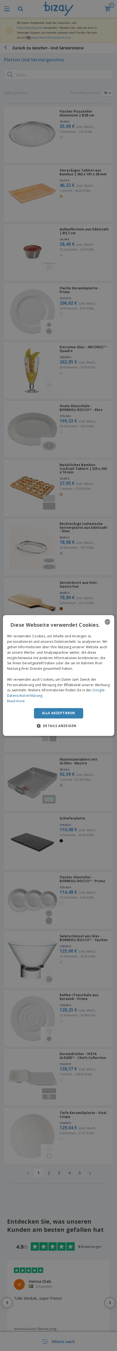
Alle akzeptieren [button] (58, 713)
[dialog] (58, 675)
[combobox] (107, 622)
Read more (16, 701)
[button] (58, 726)
